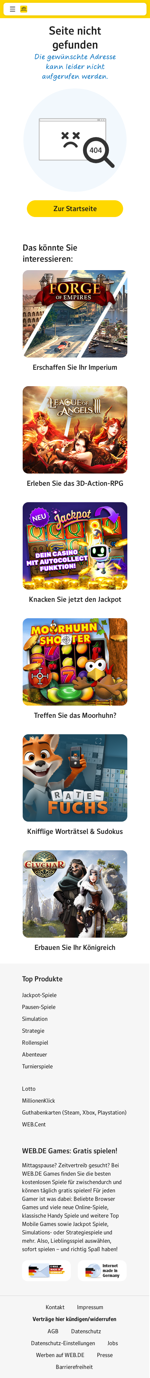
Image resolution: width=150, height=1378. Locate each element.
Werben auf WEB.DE (60, 1354)
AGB (53, 1331)
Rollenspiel (35, 1042)
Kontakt (55, 1307)
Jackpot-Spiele (39, 994)
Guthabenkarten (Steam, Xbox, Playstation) (74, 1112)
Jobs (112, 1343)
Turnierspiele (37, 1066)
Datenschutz (86, 1331)
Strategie (33, 1030)
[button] (12, 9)
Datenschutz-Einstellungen (63, 1343)
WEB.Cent (34, 1124)
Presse (105, 1354)
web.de (23, 9)
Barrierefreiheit (74, 1366)
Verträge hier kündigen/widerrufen (74, 1319)
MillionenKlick (38, 1100)
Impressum (90, 1307)
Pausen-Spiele (38, 1006)
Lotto (29, 1088)
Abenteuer (34, 1054)
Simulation (34, 1018)
